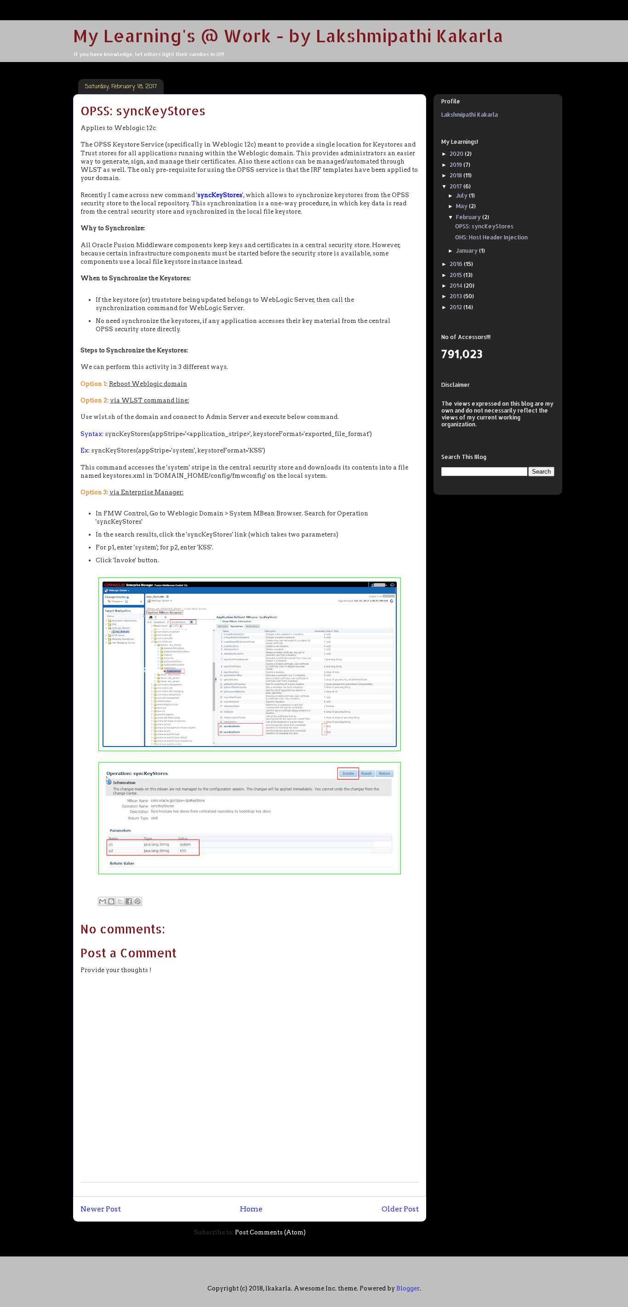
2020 (457, 153)
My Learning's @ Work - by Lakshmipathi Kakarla (288, 35)
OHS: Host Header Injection (491, 237)
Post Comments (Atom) (270, 1232)
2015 (456, 275)
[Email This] (102, 901)
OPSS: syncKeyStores (484, 226)
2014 (457, 285)
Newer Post (100, 1209)
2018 (456, 175)
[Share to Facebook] (128, 901)
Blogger (408, 1288)
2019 (456, 164)
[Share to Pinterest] (137, 901)
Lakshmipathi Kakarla (469, 114)
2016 (457, 263)
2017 (456, 186)
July (462, 195)
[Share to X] (120, 901)
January (467, 250)
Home (251, 1209)
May (462, 206)
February (469, 217)
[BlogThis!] (111, 901)
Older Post (400, 1209)
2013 (456, 296)
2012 (456, 307)
